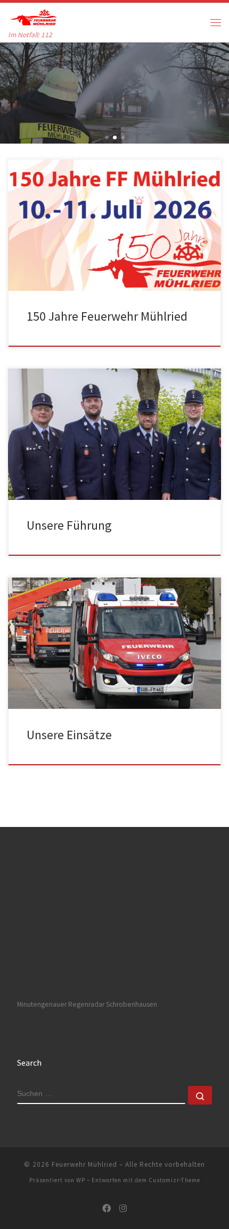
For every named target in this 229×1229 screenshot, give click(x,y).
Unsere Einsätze (69, 734)
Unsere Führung (69, 525)
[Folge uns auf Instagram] (123, 1208)
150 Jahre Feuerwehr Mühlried (107, 316)
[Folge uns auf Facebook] (106, 1208)
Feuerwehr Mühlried (84, 1164)
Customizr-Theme (174, 1180)
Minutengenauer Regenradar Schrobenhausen (87, 1004)
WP (80, 1180)
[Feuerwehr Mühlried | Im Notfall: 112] (33, 16)
